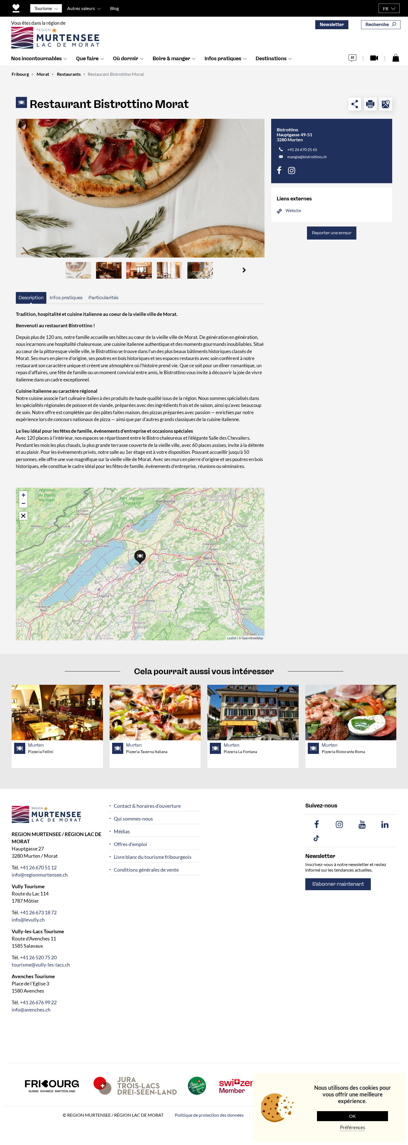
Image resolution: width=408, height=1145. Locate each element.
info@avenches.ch (31, 1009)
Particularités (103, 297)
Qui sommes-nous (133, 819)
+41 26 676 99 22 (38, 1002)
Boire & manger (171, 59)
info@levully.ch (28, 920)
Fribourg (20, 74)
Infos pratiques (223, 59)
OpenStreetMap (252, 638)
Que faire (87, 59)
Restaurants (69, 74)
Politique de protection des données (209, 1115)
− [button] (23, 503)
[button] (244, 270)
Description (31, 297)
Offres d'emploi (130, 844)
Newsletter (332, 24)
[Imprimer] (370, 104)
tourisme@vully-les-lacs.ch (41, 965)
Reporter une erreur (331, 232)
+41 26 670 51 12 (38, 867)
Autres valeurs (81, 8)
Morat (43, 74)
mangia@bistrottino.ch (307, 156)
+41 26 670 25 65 (302, 149)
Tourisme (43, 8)
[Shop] (396, 57)
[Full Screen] (23, 516)
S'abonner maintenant (338, 884)
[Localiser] (385, 104)
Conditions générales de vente (146, 870)
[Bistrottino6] (140, 188)
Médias (122, 831)
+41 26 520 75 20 (38, 957)
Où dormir (125, 59)
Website (293, 210)
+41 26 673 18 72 (38, 912)
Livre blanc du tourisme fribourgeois (153, 857)
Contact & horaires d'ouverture (147, 806)
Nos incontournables (36, 59)
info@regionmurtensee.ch (40, 875)
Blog (114, 8)
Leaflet (231, 638)
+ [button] (23, 495)
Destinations (271, 59)
